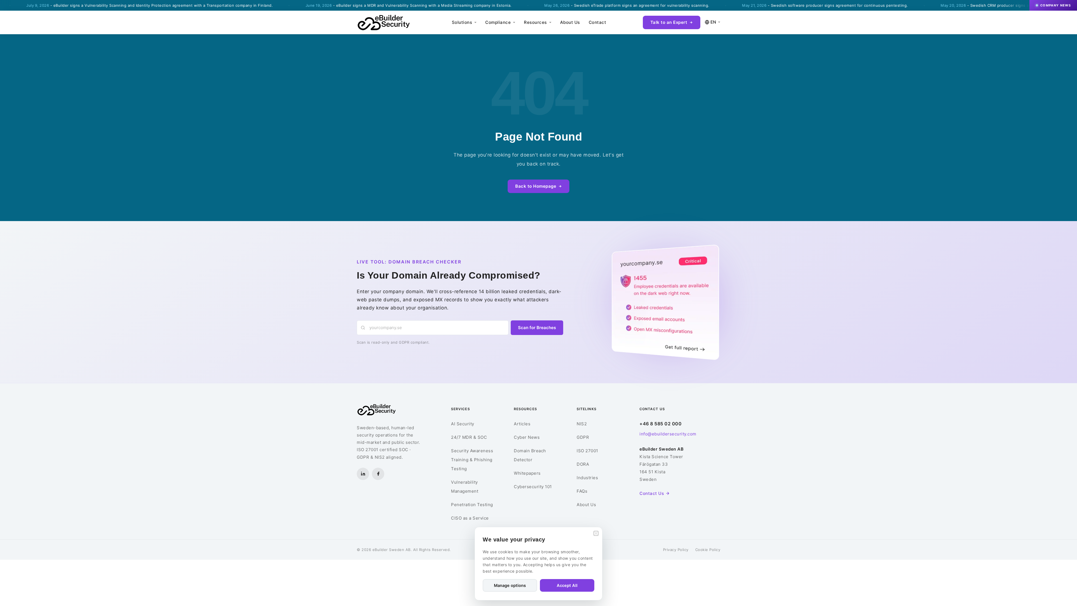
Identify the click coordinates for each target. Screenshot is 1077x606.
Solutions (462, 22)
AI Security (462, 423)
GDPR (583, 437)
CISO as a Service (470, 518)
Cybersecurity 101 (533, 486)
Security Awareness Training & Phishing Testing (472, 459)
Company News (1055, 5)
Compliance (498, 22)
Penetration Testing (472, 504)
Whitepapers (527, 473)
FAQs (582, 491)
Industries (587, 477)
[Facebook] (378, 474)
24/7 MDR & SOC (469, 437)
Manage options (510, 585)
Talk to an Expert (668, 22)
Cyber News (527, 437)
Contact (597, 22)
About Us (570, 22)
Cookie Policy (708, 549)
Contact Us (651, 493)
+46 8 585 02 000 (660, 423)
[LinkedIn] (363, 474)
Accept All (567, 585)
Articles (522, 423)
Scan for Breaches (537, 327)
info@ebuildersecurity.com (667, 434)
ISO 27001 (587, 450)
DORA (583, 464)
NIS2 (582, 423)
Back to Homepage (535, 186)
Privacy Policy (676, 549)
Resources (535, 22)
